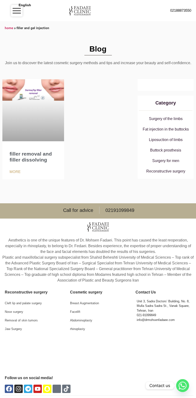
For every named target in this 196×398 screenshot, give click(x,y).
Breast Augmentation (84, 303)
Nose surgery (14, 312)
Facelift (75, 312)
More (15, 172)
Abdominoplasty (81, 320)
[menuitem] (24, 5)
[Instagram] (18, 389)
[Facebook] (9, 389)
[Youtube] (37, 389)
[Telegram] (28, 389)
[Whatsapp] (182, 385)
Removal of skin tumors (21, 320)
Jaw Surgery (13, 329)
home (9, 28)
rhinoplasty (77, 329)
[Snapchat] (47, 389)
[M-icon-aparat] (57, 389)
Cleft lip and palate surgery (23, 303)
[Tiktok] (66, 389)
